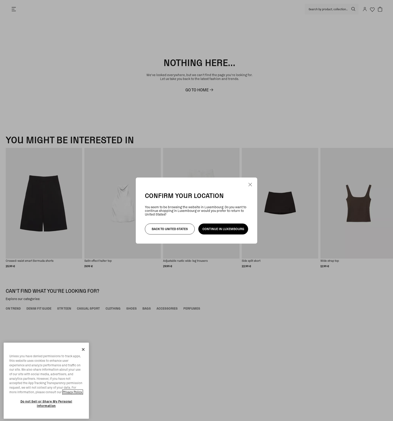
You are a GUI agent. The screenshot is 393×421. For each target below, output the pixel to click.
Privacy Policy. (73, 392)
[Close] (83, 349)
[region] (46, 381)
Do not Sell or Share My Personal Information (46, 403)
